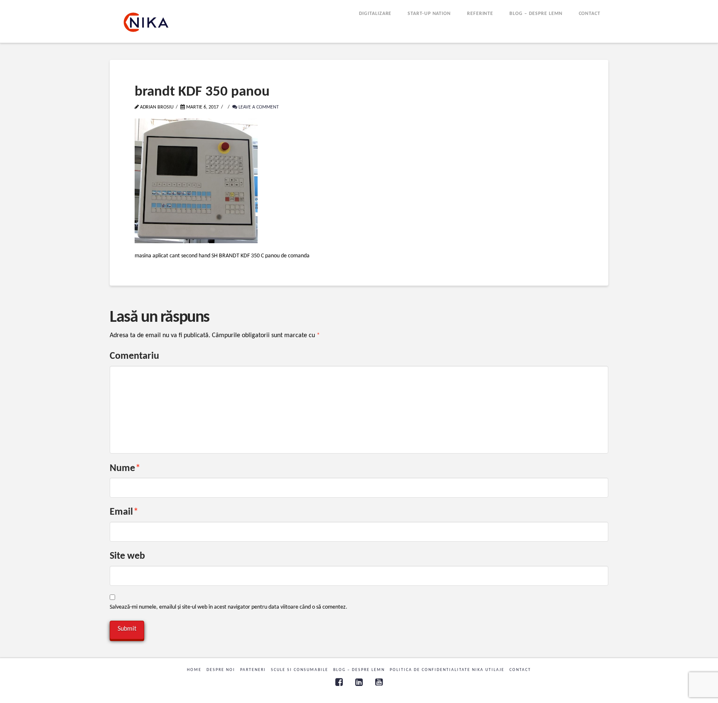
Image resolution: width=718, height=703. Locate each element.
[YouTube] (379, 682)
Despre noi (221, 670)
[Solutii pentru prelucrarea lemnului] (146, 22)
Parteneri (253, 670)
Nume (125, 469)
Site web (127, 556)
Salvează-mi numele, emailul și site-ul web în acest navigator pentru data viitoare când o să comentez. (228, 607)
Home (194, 670)
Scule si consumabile (299, 670)
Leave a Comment (258, 107)
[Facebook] (339, 682)
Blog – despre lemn (359, 670)
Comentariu (134, 356)
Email (124, 512)
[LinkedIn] (359, 682)
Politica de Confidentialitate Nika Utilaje (447, 670)
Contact (520, 670)
